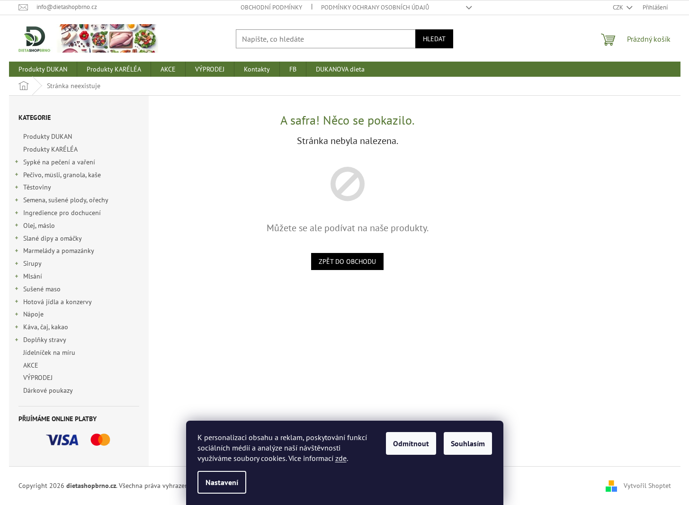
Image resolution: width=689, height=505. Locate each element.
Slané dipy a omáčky (52, 238)
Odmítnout (411, 443)
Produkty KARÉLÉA (50, 149)
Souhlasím (468, 443)
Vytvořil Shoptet (647, 485)
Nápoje (33, 314)
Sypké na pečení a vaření (59, 162)
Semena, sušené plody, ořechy (65, 200)
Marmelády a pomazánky (58, 250)
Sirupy (32, 263)
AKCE (30, 365)
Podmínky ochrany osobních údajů (375, 7)
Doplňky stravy (44, 339)
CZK (619, 7)
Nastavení (222, 482)
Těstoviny (37, 187)
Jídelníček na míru (49, 352)
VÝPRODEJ (38, 377)
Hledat (434, 39)
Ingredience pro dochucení (62, 212)
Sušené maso (42, 289)
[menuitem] (43, 69)
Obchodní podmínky (271, 7)
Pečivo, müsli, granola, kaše (62, 175)
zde (341, 458)
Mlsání (32, 276)
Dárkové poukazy (47, 390)
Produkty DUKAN (47, 136)
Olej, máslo (39, 225)
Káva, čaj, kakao (45, 327)
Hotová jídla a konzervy (57, 302)
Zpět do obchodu (347, 261)
